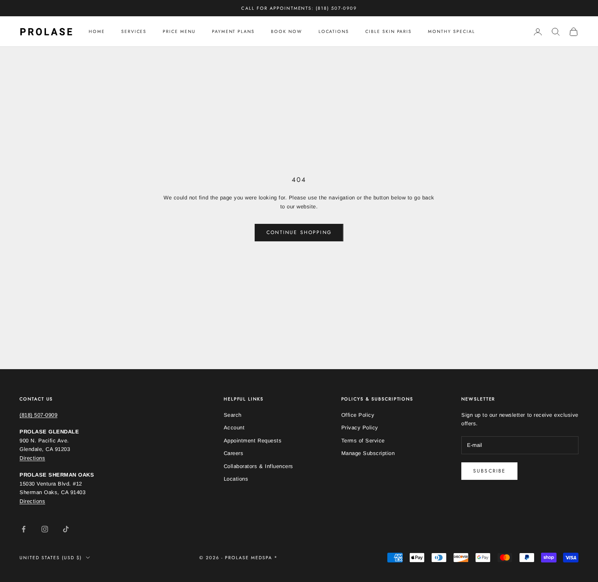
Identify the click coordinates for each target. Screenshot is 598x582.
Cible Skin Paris (388, 31)
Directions (32, 458)
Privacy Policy (359, 427)
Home (97, 31)
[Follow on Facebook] (24, 529)
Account (234, 427)
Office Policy (358, 415)
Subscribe (489, 471)
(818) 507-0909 (38, 415)
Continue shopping (299, 232)
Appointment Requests (253, 441)
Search (233, 415)
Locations (334, 31)
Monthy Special (451, 31)
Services (134, 31)
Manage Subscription (368, 453)
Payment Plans (233, 31)
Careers (234, 453)
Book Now (286, 31)
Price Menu (179, 31)
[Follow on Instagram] (45, 529)
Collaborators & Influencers (258, 466)
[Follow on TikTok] (66, 529)
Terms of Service (363, 441)
